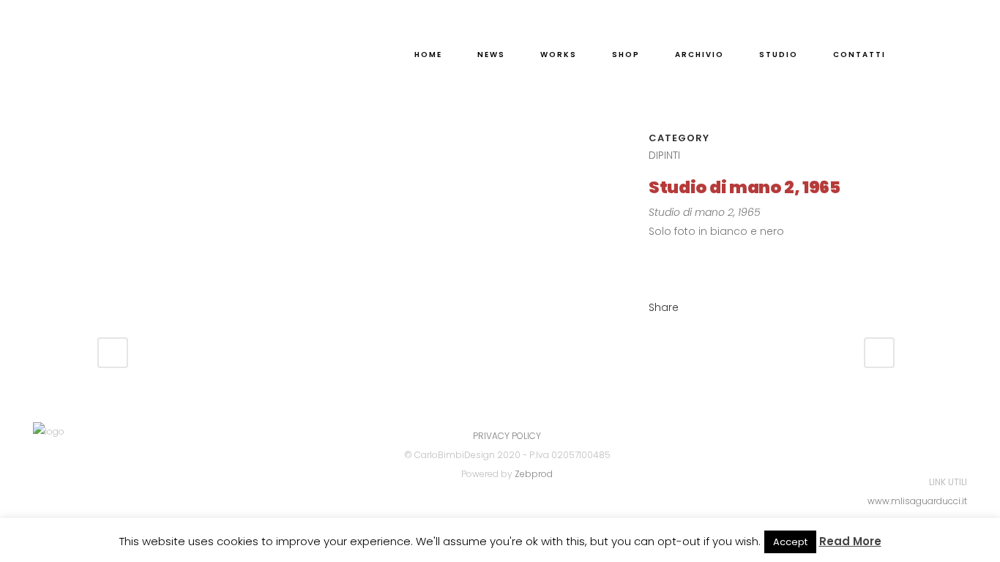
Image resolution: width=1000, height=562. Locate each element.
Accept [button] (790, 542)
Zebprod (534, 474)
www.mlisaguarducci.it (917, 501)
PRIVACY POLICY (507, 436)
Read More (850, 541)
